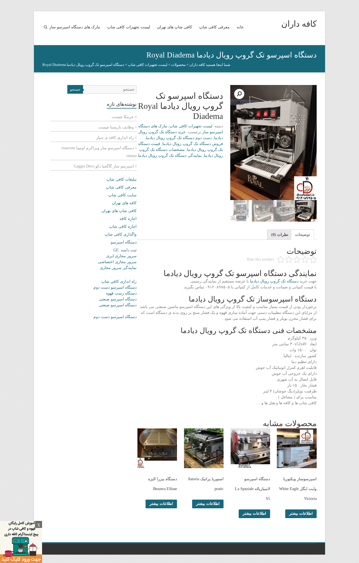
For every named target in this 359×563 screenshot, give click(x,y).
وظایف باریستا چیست (116, 127)
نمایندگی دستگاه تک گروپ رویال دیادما (170, 155)
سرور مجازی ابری (121, 256)
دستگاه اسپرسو (124, 242)
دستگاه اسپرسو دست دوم (115, 287)
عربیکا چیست (123, 117)
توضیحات (302, 235)
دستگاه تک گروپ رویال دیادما (274, 281)
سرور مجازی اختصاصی (117, 262)
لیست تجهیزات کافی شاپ (128, 27)
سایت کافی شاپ (122, 195)
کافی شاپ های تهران (174, 27)
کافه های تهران (124, 203)
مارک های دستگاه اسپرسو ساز (74, 27)
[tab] (302, 234)
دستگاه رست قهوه (121, 293)
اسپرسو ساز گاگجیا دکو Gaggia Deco (104, 166)
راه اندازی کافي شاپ (119, 281)
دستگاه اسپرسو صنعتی (118, 299)
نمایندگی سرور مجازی (118, 268)
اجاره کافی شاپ (123, 226)
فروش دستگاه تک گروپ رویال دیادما (192, 144)
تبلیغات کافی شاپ (121, 179)
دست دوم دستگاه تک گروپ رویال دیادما (179, 138)
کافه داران (299, 23)
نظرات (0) (279, 235)
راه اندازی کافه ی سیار (115, 137)
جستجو (75, 89)
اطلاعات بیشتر (301, 513)
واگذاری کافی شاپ (121, 234)
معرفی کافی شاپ (214, 27)
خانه (240, 27)
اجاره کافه (128, 219)
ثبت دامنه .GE (125, 250)
